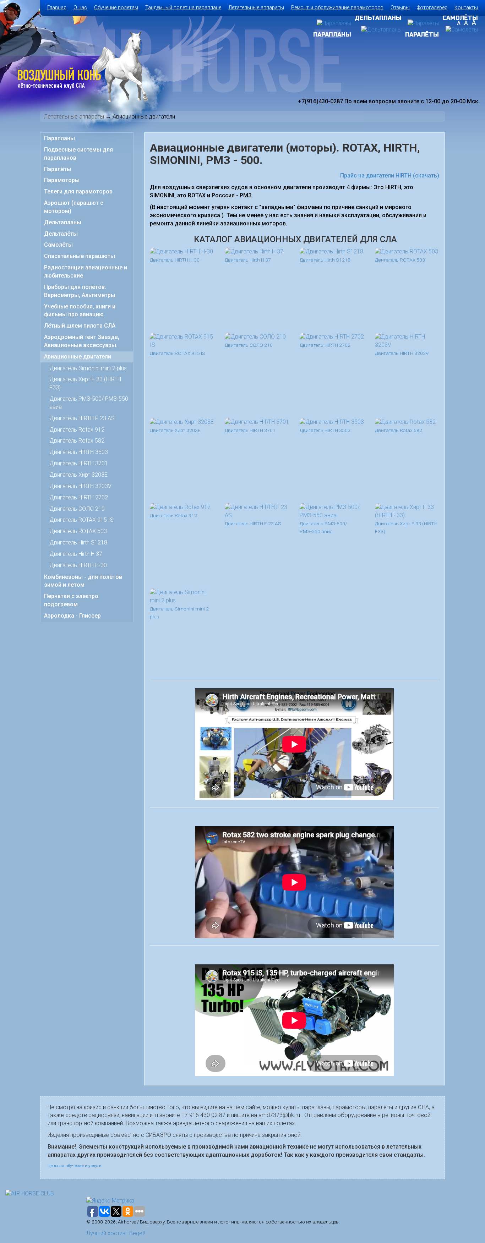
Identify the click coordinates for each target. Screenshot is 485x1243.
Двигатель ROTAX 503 (78, 531)
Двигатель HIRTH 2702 (78, 497)
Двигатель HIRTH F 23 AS (82, 418)
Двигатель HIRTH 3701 (78, 463)
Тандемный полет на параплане (183, 8)
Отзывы (400, 8)
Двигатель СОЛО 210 (77, 508)
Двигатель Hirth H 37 (75, 554)
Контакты (466, 8)
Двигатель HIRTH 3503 (78, 452)
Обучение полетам (116, 8)
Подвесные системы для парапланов (78, 153)
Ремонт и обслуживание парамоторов (337, 8)
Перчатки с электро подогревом (71, 600)
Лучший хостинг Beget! (115, 1233)
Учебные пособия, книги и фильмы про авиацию (79, 310)
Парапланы (59, 138)
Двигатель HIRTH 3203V (80, 486)
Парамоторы (62, 180)
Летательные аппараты (256, 8)
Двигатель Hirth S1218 (78, 542)
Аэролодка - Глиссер (72, 615)
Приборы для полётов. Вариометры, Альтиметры (79, 291)
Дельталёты (61, 233)
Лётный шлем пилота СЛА (79, 325)
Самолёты (58, 244)
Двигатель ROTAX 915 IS (81, 519)
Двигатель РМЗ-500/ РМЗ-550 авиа (88, 402)
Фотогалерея (432, 8)
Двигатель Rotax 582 (76, 440)
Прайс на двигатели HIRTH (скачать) (389, 175)
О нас (80, 8)
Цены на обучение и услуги (75, 1165)
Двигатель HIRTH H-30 (78, 565)
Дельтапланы (62, 222)
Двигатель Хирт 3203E (78, 474)
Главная (56, 8)
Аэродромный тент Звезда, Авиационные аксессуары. (81, 341)
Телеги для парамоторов (78, 191)
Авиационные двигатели (77, 356)
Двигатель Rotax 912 (76, 429)
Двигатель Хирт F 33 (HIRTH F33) (85, 383)
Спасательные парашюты (79, 256)
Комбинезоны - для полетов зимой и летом (83, 581)
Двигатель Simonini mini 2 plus (88, 368)
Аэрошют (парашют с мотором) (73, 206)
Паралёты (57, 169)
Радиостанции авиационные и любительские (85, 271)
